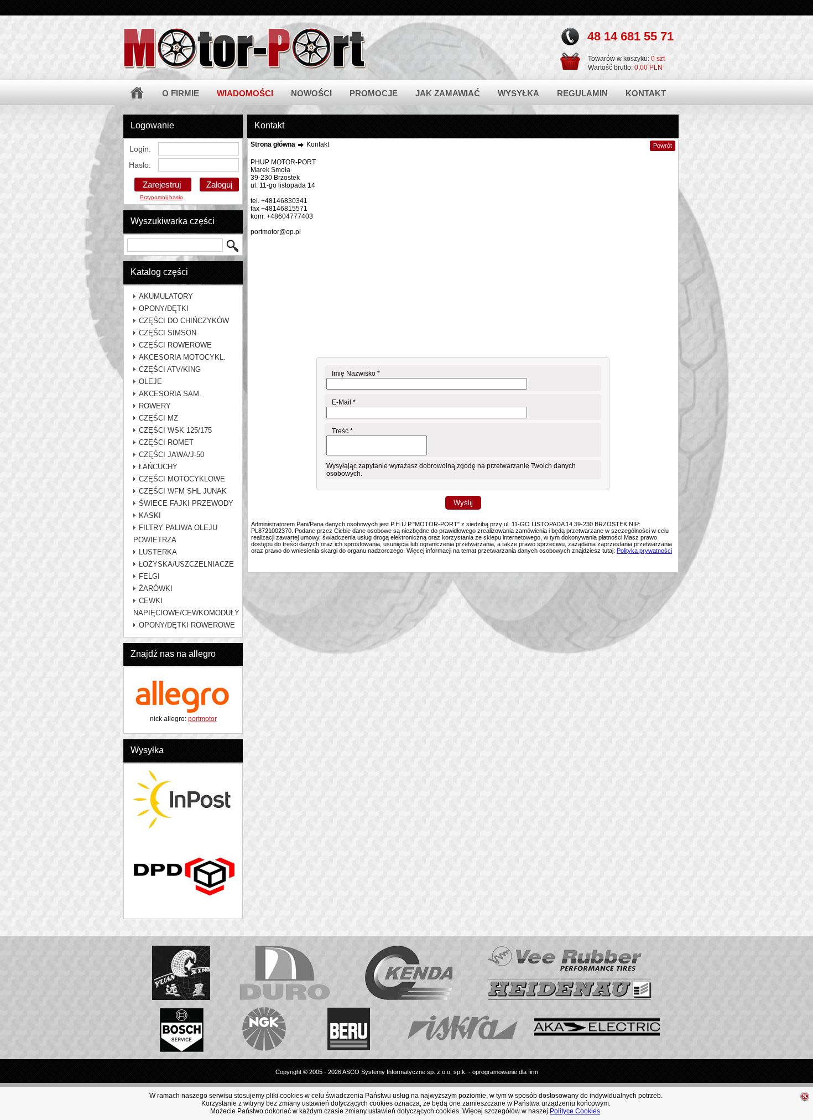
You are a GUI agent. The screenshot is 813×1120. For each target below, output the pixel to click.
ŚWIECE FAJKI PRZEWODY (186, 503)
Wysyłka (518, 93)
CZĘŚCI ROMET (166, 442)
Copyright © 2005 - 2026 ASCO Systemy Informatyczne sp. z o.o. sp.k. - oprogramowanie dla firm (406, 1072)
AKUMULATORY (166, 296)
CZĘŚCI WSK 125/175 (175, 430)
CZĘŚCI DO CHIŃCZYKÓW (184, 321)
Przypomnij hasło (161, 197)
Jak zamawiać (447, 93)
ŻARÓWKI (156, 588)
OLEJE (150, 381)
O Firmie (180, 93)
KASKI (150, 515)
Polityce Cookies (575, 1111)
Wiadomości (245, 93)
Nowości (311, 93)
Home (138, 93)
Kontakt (646, 93)
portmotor (202, 719)
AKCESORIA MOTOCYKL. (182, 357)
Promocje (374, 93)
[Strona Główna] (244, 48)
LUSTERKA (158, 552)
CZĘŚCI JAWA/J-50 (171, 454)
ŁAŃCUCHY (158, 467)
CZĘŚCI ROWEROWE (175, 345)
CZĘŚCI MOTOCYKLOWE (182, 479)
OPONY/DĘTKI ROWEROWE (187, 625)
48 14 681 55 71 (630, 36)
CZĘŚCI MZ (158, 418)
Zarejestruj (162, 184)
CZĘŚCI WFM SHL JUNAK (183, 491)
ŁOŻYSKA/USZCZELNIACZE (186, 564)
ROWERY (155, 406)
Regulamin (582, 93)
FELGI (149, 576)
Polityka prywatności (644, 550)
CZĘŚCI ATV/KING (170, 369)
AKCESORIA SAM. (170, 394)
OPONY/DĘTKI (164, 308)
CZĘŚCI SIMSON (167, 333)
